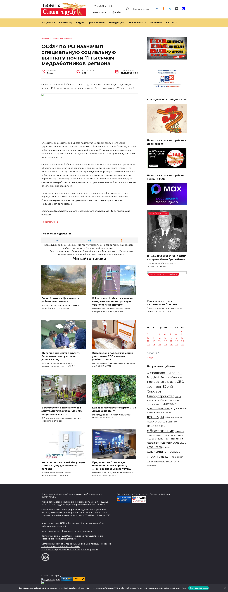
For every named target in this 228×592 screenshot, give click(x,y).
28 (171, 344)
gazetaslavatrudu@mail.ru (107, 12)
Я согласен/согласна (199, 588)
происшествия (163, 442)
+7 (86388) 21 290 (102, 6)
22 (176, 341)
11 (154, 338)
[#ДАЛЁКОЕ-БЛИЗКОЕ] (167, 250)
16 (182, 338)
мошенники (179, 417)
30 (182, 344)
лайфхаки (169, 417)
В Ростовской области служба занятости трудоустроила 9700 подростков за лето (61, 410)
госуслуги (170, 403)
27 (165, 344)
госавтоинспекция (155, 404)
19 (159, 341)
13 (165, 338)
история (150, 412)
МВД (150, 377)
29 (176, 344)
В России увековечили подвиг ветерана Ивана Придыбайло (166, 258)
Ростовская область (161, 381)
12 (159, 338)
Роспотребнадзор (171, 377)
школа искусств (156, 461)
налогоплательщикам (162, 421)
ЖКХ (149, 373)
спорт (151, 456)
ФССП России (154, 387)
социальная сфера (163, 451)
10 (148, 338)
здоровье (179, 408)
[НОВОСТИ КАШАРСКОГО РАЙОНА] (167, 295)
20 (165, 341)
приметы (169, 438)
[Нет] (224, 588)
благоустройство (160, 396)
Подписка (156, 22)
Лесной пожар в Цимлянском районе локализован (60, 300)
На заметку (65, 22)
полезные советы (173, 435)
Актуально (48, 22)
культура (155, 416)
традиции (164, 456)
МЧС (157, 377)
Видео (80, 22)
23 (182, 341)
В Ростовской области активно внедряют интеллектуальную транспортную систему (112, 301)
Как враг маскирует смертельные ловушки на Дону (114, 409)
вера (178, 396)
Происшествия (96, 22)
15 (176, 338)
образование (160, 431)
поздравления (158, 435)
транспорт (177, 457)
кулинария (168, 412)
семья (166, 447)
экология (174, 461)
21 (171, 341)
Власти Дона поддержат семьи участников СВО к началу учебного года (112, 356)
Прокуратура (117, 22)
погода (149, 435)
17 (148, 341)
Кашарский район (167, 373)
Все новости (136, 22)
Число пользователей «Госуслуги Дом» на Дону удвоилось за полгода (63, 465)
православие (155, 438)
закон (166, 408)
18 (154, 341)
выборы (162, 400)
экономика (151, 466)
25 (154, 344)
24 (148, 344)
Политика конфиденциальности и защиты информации (69, 549)
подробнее (72, 588)
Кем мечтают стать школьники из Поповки (162, 303)
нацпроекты (156, 426)
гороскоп (173, 400)
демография (155, 408)
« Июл (150, 357)
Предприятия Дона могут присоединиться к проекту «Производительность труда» (111, 465)
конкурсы (159, 412)
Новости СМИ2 (49, 222)
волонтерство (152, 400)
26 (159, 344)
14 (171, 338)
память (179, 431)
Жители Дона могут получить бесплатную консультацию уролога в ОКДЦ (60, 356)
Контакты (171, 22)
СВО (180, 382)
